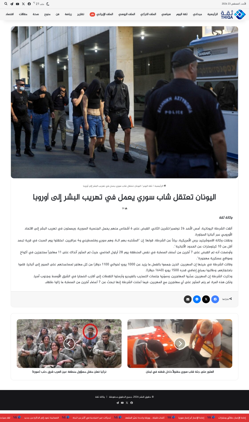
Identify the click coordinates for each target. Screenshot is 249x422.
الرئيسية (212, 14)
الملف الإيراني (102, 14)
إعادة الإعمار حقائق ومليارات (232, 418)
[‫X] (206, 299)
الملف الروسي (126, 14)
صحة (36, 14)
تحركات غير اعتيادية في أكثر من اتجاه (92, 418)
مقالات (23, 14)
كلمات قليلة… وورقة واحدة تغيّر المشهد (144, 418)
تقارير (80, 14)
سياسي (166, 14)
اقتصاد (10, 14)
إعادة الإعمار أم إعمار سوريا (191, 418)
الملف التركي (148, 14)
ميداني (197, 14)
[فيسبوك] (215, 299)
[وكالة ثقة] (233, 14)
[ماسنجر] (197, 299)
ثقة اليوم (182, 14)
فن (57, 14)
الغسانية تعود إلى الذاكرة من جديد (41, 418)
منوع (47, 14)
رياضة (68, 14)
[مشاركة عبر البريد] (188, 299)
